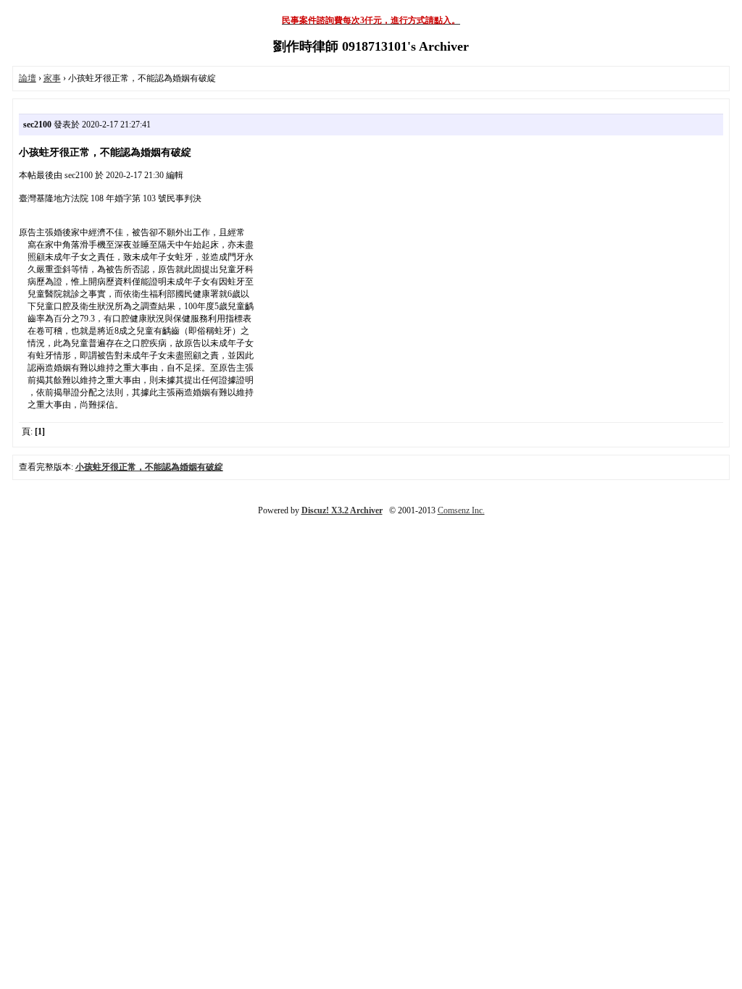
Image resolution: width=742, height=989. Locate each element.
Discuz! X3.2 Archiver (342, 510)
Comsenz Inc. (461, 510)
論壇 (27, 78)
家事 (52, 78)
